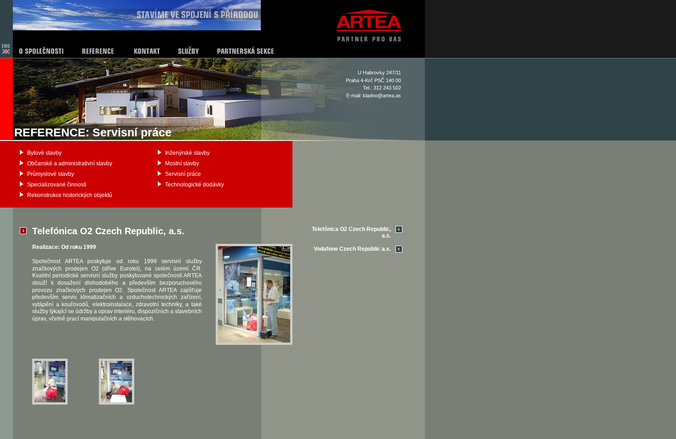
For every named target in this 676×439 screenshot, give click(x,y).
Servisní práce (183, 174)
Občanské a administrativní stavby (69, 163)
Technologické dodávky (194, 184)
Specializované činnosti (56, 184)
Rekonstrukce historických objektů (69, 195)
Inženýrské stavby (187, 153)
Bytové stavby (44, 153)
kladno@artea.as (382, 95)
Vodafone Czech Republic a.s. (352, 249)
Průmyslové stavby (50, 174)
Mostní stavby (182, 163)
